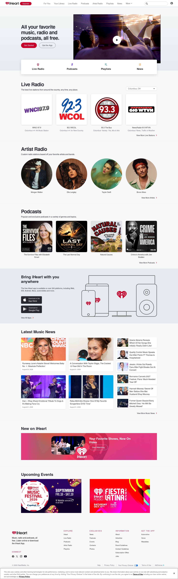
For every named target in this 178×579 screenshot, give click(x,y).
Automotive (145, 534)
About (118, 534)
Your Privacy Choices (125, 565)
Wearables (145, 541)
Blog (117, 541)
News (119, 3)
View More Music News (146, 413)
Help (99, 565)
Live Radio (72, 3)
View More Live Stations (145, 135)
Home (143, 538)
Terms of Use (146, 565)
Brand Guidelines (122, 545)
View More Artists (148, 198)
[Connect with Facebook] (13, 556)
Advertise (119, 538)
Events (92, 541)
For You (47, 3)
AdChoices (159, 565)
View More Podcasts (147, 263)
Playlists (110, 3)
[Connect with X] (17, 556)
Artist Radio (98, 3)
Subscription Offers (122, 552)
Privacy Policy (109, 565)
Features (93, 538)
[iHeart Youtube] (25, 556)
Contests (93, 545)
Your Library (59, 3)
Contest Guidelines (122, 549)
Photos (92, 549)
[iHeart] (12, 3)
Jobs (117, 556)
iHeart (66, 534)
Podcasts (85, 3)
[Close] (174, 573)
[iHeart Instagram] (21, 556)
